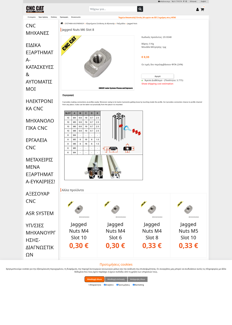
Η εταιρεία (32, 17)
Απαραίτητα (95, 284)
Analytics (109, 284)
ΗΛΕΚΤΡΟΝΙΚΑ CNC (39, 105)
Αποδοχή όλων (94, 279)
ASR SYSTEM (40, 213)
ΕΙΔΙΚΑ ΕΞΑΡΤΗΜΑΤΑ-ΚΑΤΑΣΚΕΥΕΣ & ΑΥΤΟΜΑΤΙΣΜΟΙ (40, 67)
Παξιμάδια (121, 23)
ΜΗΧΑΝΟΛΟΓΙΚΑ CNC (40, 124)
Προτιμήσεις (124, 284)
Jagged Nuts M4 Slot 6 (115, 231)
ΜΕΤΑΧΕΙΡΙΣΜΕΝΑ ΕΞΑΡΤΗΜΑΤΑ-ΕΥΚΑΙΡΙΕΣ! (40, 170)
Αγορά (157, 76)
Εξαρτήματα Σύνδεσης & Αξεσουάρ (100, 23)
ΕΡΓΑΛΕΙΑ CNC (36, 144)
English (203, 1)
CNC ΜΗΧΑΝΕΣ (37, 29)
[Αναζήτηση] (140, 9)
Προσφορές (64, 17)
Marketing (139, 284)
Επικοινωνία (75, 17)
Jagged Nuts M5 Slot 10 (188, 231)
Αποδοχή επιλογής (116, 279)
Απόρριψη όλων (137, 279)
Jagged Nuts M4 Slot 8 (152, 231)
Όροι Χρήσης (43, 17)
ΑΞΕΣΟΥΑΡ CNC (37, 197)
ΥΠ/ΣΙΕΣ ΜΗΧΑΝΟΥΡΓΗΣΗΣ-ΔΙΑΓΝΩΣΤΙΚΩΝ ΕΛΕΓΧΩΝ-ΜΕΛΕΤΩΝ (41, 247)
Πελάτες (54, 17)
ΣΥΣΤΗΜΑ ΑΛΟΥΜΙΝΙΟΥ (74, 23)
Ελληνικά (193, 1)
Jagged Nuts (132, 23)
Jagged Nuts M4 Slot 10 (79, 231)
